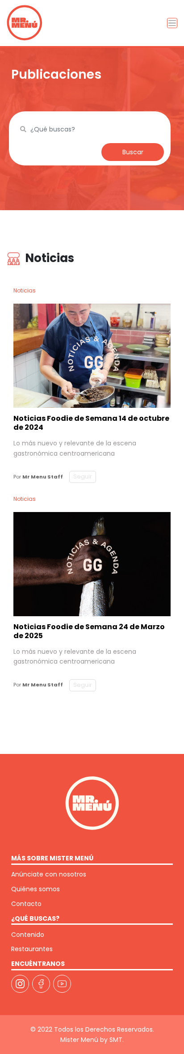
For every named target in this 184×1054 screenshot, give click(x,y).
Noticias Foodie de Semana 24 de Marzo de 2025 (89, 631)
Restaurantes (32, 948)
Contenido (27, 934)
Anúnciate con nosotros (48, 874)
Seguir (82, 476)
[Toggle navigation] (172, 23)
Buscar (132, 152)
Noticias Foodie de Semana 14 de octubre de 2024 (91, 422)
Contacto (26, 903)
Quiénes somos (35, 889)
